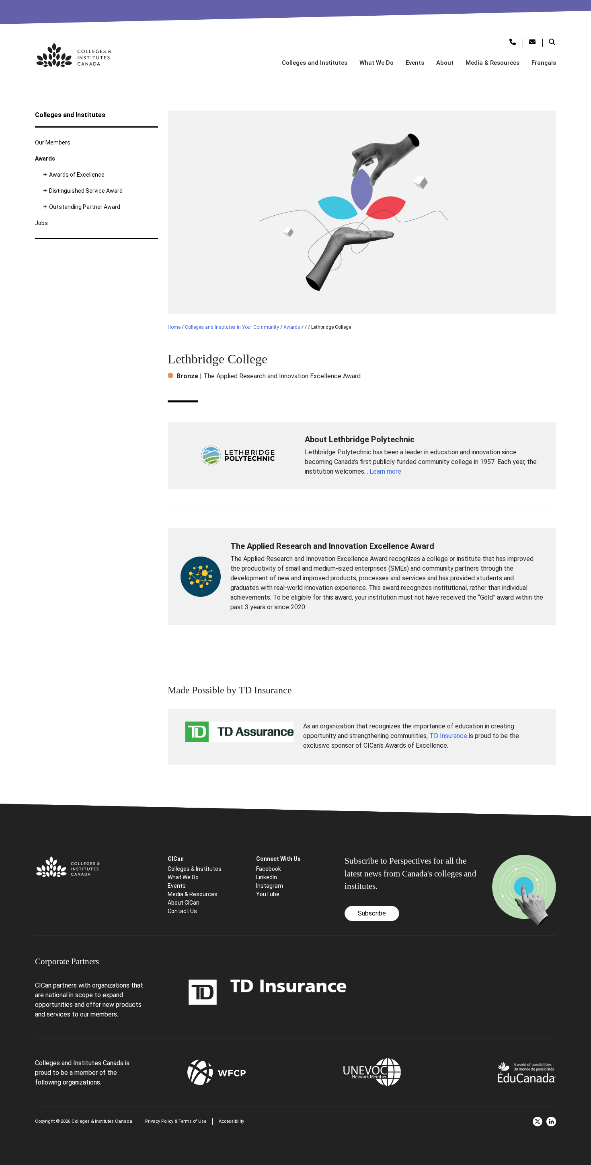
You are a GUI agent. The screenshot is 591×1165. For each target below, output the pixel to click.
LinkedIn (266, 877)
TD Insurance (448, 736)
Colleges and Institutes (314, 62)
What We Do (376, 62)
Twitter (537, 1121)
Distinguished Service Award (86, 191)
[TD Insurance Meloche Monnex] (267, 992)
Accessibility (231, 1121)
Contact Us (182, 911)
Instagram (269, 886)
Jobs (41, 223)
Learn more (385, 471)
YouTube (267, 894)
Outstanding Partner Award (84, 207)
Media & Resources (492, 62)
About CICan (183, 902)
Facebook (268, 869)
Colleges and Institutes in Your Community (232, 327)
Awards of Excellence (77, 174)
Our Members (52, 142)
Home (174, 327)
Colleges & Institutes (195, 869)
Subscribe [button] (372, 913)
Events (415, 62)
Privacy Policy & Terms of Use (175, 1121)
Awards (45, 158)
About (445, 62)
